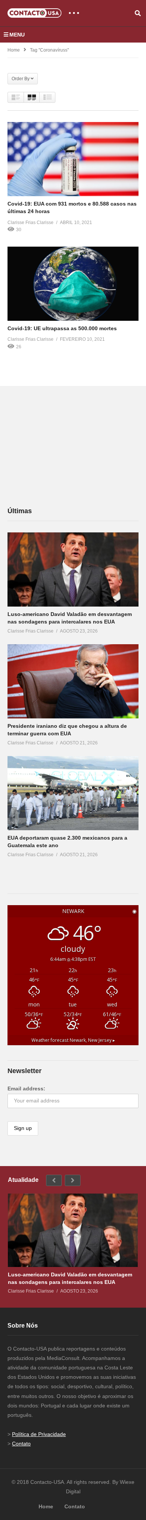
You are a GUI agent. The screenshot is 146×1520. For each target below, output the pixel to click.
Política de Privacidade (39, 1434)
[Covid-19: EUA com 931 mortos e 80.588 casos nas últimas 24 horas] (73, 159)
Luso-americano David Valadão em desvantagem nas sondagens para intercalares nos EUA (70, 1278)
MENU (17, 35)
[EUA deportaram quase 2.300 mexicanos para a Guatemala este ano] (73, 793)
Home (13, 50)
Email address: (26, 1088)
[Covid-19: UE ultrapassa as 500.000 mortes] (73, 284)
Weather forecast (73, 1040)
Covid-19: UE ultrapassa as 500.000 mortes (62, 328)
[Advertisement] (63, 446)
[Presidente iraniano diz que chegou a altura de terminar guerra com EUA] (73, 681)
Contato (21, 1444)
